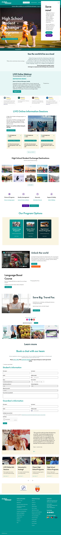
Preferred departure (34, 384)
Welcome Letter (19, 500)
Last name (33, 371)
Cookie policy (34, 521)
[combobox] (32, 377)
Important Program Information (22, 504)
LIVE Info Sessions (34, 205)
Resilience (18, 518)
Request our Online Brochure (10, 39)
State (4, 379)
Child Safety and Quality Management (21, 507)
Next (59, 101)
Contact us (18, 520)
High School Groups (35, 510)
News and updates (35, 515)
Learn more (8, 287)
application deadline (26, 359)
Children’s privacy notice (36, 513)
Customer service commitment (22, 509)
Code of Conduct (35, 517)
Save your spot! (11, 130)
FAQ (17, 522)
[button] (28, 480)
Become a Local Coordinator (37, 511)
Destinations (9, 46)
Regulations (19, 502)
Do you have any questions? (8, 392)
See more (30, 184)
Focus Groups (34, 523)
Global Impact (34, 506)
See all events (31, 152)
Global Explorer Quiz (20, 515)
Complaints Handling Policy (21, 511)
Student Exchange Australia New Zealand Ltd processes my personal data (33, 414)
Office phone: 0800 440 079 (52, 501)
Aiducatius (34, 504)
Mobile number (34, 375)
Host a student (37, 46)
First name (5, 371)
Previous (1, 101)
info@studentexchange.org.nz (52, 500)
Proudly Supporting (51, 515)
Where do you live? (6, 388)
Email (4, 375)
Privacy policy (34, 519)
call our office (16, 359)
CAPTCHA (4, 416)
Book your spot (36, 266)
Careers (33, 525)
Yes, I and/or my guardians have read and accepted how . (24, 414)
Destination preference (7, 384)
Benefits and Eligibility (20, 513)
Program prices (19, 516)
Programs (23, 46)
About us (52, 46)
